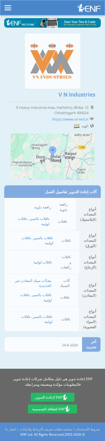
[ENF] (89, 9)
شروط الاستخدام (88, 429)
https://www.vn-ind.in (70, 119)
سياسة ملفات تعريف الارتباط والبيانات (46, 429)
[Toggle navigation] (7, 5)
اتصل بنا (10, 429)
